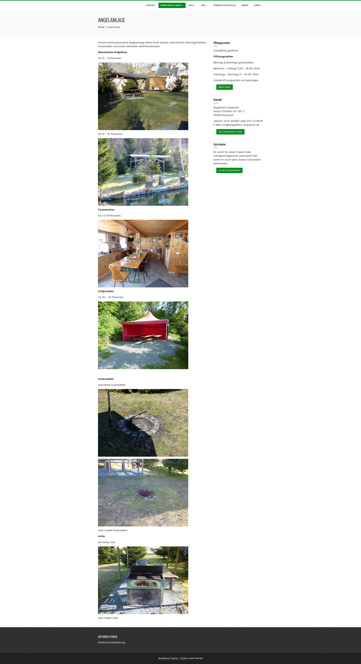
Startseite (150, 5)
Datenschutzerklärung (111, 642)
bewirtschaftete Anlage (171, 5)
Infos (191, 5)
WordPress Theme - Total (171, 658)
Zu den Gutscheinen (229, 170)
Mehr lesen (224, 87)
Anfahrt (245, 5)
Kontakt (257, 5)
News (203, 5)
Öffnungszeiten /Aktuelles (224, 5)
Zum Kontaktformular (230, 131)
